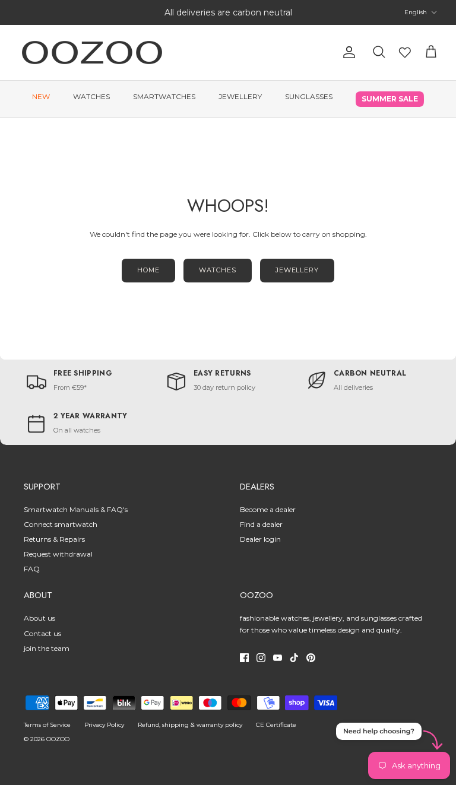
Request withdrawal (58, 553)
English (415, 12)
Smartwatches (164, 96)
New (41, 96)
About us (39, 618)
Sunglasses (308, 96)
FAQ (32, 568)
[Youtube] (277, 657)
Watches (91, 96)
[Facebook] (244, 657)
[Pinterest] (310, 657)
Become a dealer (268, 509)
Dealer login (260, 539)
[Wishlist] (405, 52)
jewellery (297, 270)
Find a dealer (261, 524)
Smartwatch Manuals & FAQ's (76, 509)
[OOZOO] (92, 52)
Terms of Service (47, 725)
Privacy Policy (104, 725)
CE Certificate (276, 725)
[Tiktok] (294, 657)
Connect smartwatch (60, 524)
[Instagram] (260, 657)
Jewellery (240, 96)
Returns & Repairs (54, 539)
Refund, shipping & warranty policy (190, 725)
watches (217, 270)
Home (148, 270)
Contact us (42, 633)
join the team (46, 648)
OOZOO (57, 739)
